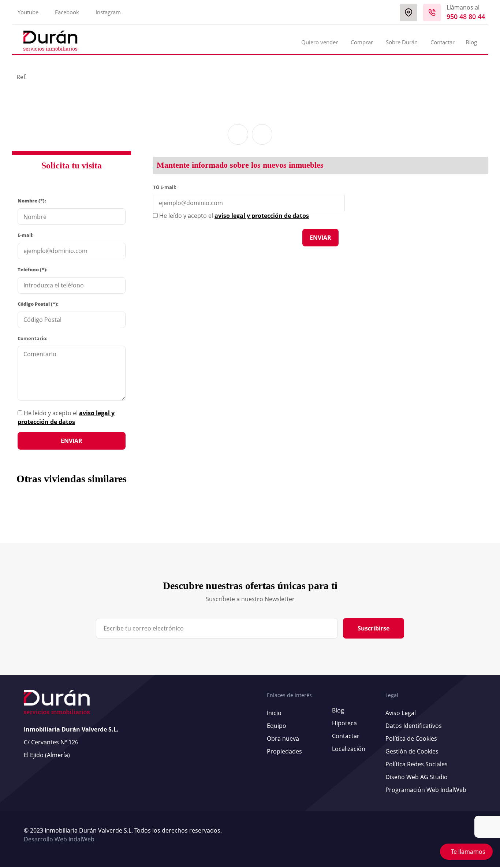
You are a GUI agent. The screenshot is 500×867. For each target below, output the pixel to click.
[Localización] (408, 12)
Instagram (108, 12)
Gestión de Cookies (412, 751)
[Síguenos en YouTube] (467, 835)
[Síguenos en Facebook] (471, 835)
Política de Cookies (411, 738)
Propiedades (284, 751)
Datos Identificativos (413, 726)
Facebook (67, 12)
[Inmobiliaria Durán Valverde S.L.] (50, 40)
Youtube (28, 12)
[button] (238, 134)
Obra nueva (283, 738)
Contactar (442, 42)
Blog (471, 42)
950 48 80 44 (466, 16)
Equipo (276, 726)
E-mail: (26, 235)
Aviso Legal (400, 713)
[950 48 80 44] (432, 12)
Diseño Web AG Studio (416, 777)
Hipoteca (344, 723)
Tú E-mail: (166, 187)
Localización (348, 749)
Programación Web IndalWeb (425, 790)
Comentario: (33, 338)
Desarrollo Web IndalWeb (59, 839)
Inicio (274, 713)
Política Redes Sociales (416, 764)
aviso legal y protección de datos (261, 216)
